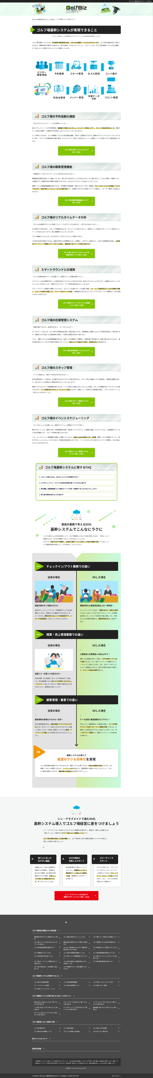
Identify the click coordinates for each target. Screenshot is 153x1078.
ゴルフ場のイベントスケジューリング (44, 989)
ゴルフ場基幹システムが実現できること (45, 976)
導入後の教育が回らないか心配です (51, 494)
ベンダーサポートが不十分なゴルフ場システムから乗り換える (105, 1003)
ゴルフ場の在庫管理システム (71, 985)
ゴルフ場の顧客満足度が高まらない (103, 961)
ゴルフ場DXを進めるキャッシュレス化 (74, 937)
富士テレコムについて (39, 1038)
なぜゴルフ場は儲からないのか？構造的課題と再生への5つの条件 (75, 948)
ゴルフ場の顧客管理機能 (70, 982)
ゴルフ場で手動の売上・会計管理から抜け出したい (46, 968)
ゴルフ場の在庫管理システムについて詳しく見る (76, 351)
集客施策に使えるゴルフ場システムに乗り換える (105, 1008)
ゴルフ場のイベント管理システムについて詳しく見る (76, 452)
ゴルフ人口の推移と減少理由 (71, 1031)
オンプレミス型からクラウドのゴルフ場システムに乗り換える (46, 1014)
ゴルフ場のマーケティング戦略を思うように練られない (46, 962)
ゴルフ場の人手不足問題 (100, 1028)
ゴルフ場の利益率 (68, 1028)
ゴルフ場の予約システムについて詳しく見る (76, 150)
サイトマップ (115, 1076)
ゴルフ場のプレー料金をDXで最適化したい (105, 937)
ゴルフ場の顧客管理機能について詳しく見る (76, 201)
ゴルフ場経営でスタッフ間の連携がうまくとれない (75, 968)
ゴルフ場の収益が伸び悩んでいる (43, 956)
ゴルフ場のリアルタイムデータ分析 (103, 982)
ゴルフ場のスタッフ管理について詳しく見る (76, 402)
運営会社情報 (36, 1048)
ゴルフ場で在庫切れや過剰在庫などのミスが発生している (75, 962)
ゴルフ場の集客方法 (39, 1028)
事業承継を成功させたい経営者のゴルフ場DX (46, 938)
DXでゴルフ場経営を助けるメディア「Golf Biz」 (140, 1)
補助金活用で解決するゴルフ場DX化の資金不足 (75, 943)
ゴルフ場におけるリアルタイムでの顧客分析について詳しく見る (76, 253)
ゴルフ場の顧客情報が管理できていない (104, 953)
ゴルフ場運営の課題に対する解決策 (44, 930)
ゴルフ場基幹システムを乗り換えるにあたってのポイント (51, 996)
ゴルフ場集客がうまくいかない (42, 953)
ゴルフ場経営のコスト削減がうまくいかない (105, 948)
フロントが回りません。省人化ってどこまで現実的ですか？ (59, 477)
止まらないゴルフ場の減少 (100, 1031)
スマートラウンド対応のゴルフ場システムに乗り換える (75, 1003)
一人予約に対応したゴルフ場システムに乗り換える (46, 1008)
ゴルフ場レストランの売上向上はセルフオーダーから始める (46, 943)
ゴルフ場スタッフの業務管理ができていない (75, 957)
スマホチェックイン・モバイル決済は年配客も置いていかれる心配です (62, 483)
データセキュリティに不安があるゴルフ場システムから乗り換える (75, 1008)
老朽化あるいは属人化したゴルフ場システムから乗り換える (46, 1003)
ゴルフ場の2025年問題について (43, 1031)
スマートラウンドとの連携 (41, 985)
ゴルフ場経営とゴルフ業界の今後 (43, 1022)
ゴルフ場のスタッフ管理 (100, 985)
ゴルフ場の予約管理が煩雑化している (74, 953)
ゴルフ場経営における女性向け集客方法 (104, 942)
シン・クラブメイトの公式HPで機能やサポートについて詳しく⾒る (76, 895)
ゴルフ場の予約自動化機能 (41, 982)
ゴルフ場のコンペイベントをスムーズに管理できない (105, 957)
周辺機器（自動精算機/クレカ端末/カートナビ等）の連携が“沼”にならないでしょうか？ (68, 489)
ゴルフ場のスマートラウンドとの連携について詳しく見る (76, 304)
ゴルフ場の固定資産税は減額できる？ (44, 947)
